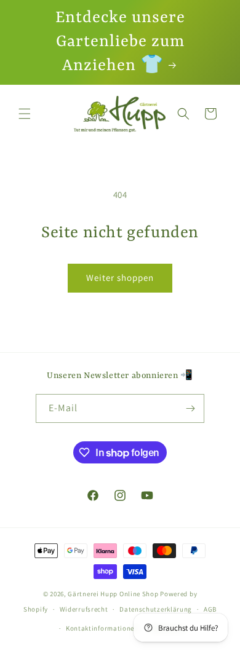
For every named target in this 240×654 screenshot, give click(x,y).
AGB (210, 609)
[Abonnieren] (190, 408)
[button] (24, 113)
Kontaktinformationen (102, 628)
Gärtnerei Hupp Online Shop (113, 593)
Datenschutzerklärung (155, 609)
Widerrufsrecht (84, 609)
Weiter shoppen (120, 277)
